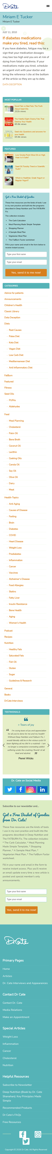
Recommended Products (17, 1108)
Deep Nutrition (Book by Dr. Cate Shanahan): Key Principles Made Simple (22, 1096)
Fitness (8, 387)
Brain (11, 522)
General (8, 688)
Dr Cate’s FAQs (12, 1115)
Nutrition (8, 643)
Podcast (8, 630)
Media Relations (12, 1010)
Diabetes (13, 529)
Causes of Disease (18, 510)
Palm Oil (13, 433)
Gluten (12, 668)
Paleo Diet (14, 336)
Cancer (12, 566)
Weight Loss (15, 547)
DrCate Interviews (13, 700)
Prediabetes (15, 554)
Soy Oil (12, 470)
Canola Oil (14, 464)
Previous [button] (4, 745)
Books (7, 694)
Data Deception (12, 84)
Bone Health (15, 610)
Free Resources (12, 1122)
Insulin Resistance (18, 604)
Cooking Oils (15, 458)
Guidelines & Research (20, 680)
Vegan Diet (14, 348)
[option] (26, 739)
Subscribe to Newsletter (17, 1085)
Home (6, 969)
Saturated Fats (16, 655)
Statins (12, 591)
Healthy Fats (15, 649)
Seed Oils (9, 393)
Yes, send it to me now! (26, 272)
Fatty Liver (14, 597)
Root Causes (15, 330)
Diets (7, 323)
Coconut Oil (15, 445)
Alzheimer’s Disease (19, 579)
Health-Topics (11, 497)
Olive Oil (13, 477)
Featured (8, 381)
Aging (12, 616)
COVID (12, 535)
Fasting (12, 516)
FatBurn (8, 375)
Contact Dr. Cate (12, 1003)
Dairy (12, 483)
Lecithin (13, 452)
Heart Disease (16, 541)
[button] (48, 6)
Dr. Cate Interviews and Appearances (25, 983)
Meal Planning (16, 420)
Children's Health (13, 305)
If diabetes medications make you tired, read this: (24, 41)
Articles (7, 976)
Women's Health (17, 622)
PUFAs (12, 400)
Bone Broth (14, 439)
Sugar (12, 674)
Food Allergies (16, 585)
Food (6, 414)
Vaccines (13, 572)
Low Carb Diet (16, 355)
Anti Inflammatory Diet (20, 367)
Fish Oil (13, 661)
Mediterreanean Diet (19, 361)
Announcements (12, 299)
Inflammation (16, 560)
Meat (11, 489)
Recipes (8, 636)
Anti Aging (14, 503)
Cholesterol (15, 427)
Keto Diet (13, 342)
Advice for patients (13, 293)
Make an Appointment (16, 1017)
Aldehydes (14, 406)
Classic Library (11, 311)
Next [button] (48, 745)
